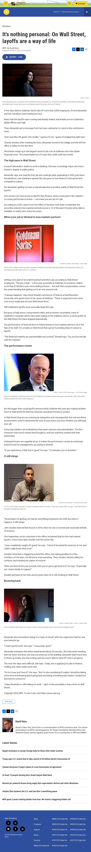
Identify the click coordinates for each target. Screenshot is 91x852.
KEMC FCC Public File (41, 846)
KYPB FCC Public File (59, 830)
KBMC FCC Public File (60, 819)
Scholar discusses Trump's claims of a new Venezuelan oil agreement (31, 767)
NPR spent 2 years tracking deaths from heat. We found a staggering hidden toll (36, 799)
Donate (81, 3)
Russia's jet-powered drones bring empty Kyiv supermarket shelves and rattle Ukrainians (40, 783)
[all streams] (87, 12)
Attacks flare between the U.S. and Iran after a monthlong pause (29, 791)
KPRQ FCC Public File (59, 824)
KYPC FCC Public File (59, 835)
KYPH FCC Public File (59, 846)
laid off (38, 154)
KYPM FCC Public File (78, 819)
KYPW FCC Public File (78, 830)
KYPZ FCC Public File (77, 840)
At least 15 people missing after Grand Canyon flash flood (27, 775)
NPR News (6, 26)
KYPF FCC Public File (59, 840)
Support (37, 830)
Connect (37, 840)
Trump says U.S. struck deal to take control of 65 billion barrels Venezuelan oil (36, 759)
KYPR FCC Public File (77, 824)
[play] (6, 12)
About (36, 835)
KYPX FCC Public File (77, 835)
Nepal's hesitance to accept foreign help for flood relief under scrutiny (32, 751)
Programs (37, 824)
